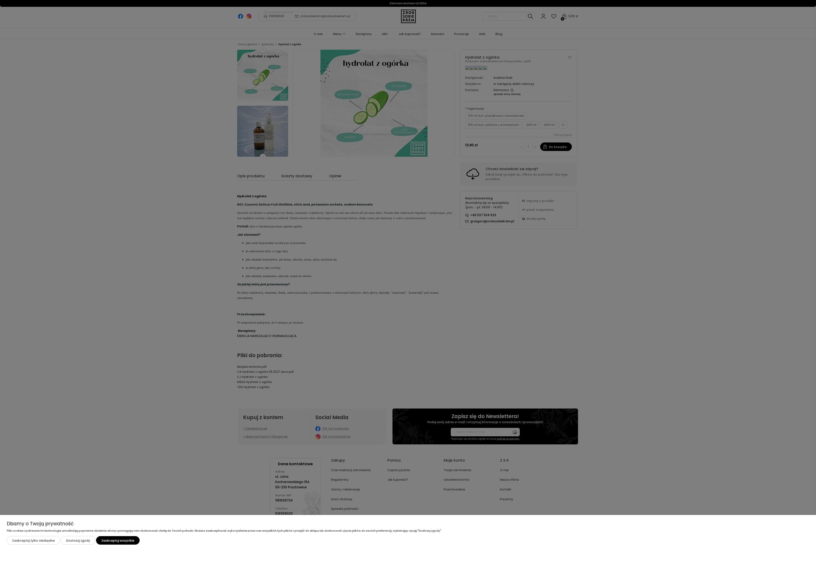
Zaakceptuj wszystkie (117, 540)
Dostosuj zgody (78, 540)
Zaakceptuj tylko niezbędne (33, 540)
